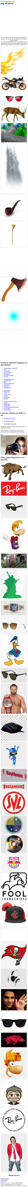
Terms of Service (5, 1178)
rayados (6, 402)
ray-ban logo (7, 371)
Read (2, 434)
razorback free (7, 380)
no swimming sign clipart (10, 424)
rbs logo (6, 398)
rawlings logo (7, 387)
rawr (5, 382)
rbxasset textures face (9, 383)
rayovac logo (7, 408)
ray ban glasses (7, 394)
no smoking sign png (9, 421)
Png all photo (4, 72)
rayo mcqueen (7, 409)
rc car (5, 393)
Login (13, 1)
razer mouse (7, 385)
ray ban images (7, 372)
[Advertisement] (14, 21)
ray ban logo (7, 397)
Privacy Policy (4, 1180)
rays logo (6, 376)
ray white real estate (8, 375)
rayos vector (7, 390)
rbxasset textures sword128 (10, 368)
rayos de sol (7, 373)
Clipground (8, 1182)
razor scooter (7, 404)
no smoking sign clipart (9, 418)
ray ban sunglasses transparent (11, 407)
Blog (2, 1)
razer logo (6, 386)
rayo (5, 369)
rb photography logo (9, 379)
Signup (9, 1)
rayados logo (7, 391)
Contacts (5, 1)
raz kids (6, 396)
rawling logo (7, 405)
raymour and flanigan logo (10, 401)
